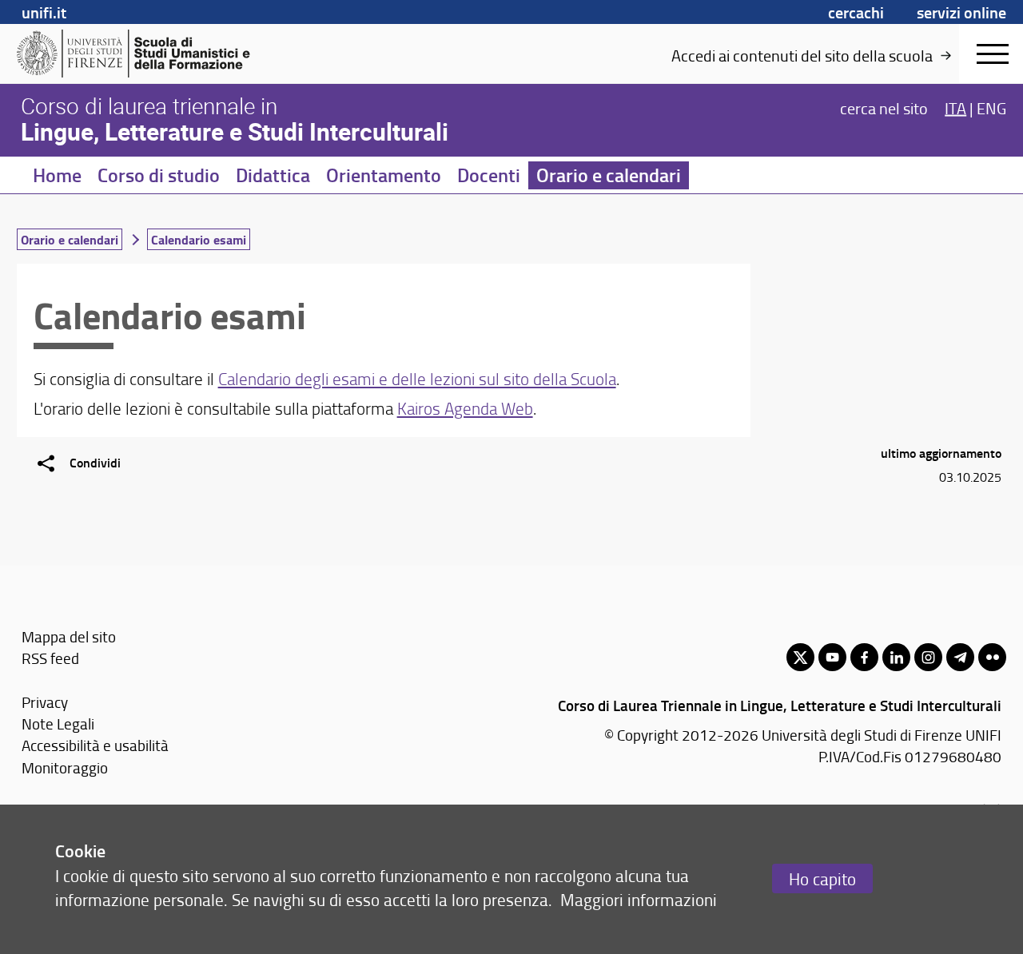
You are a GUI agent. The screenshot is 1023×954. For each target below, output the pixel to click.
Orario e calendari (608, 175)
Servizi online (961, 12)
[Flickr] (992, 657)
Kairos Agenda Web (465, 407)
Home (57, 175)
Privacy (45, 702)
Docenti (488, 175)
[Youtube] (832, 657)
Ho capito (822, 878)
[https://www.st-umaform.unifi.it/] (140, 54)
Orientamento (383, 175)
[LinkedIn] (896, 657)
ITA (955, 107)
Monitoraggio (65, 767)
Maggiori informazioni (638, 899)
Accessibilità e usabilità (95, 745)
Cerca (884, 107)
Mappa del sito (69, 636)
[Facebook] (864, 657)
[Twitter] (800, 657)
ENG (991, 107)
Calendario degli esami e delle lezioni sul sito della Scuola (417, 378)
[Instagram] (928, 657)
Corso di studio (159, 175)
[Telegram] (960, 657)
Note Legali (58, 723)
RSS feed (50, 658)
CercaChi (856, 12)
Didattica (273, 175)
